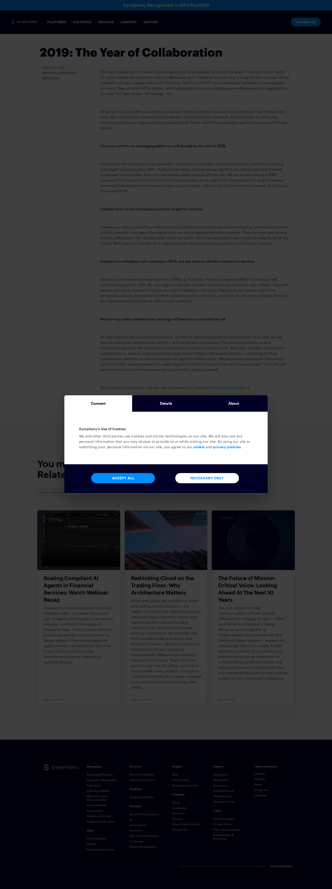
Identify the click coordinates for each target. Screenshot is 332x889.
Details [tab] (166, 403)
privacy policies (227, 447)
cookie (199, 447)
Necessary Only (207, 478)
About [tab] (233, 403)
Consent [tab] (98, 403)
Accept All (123, 478)
